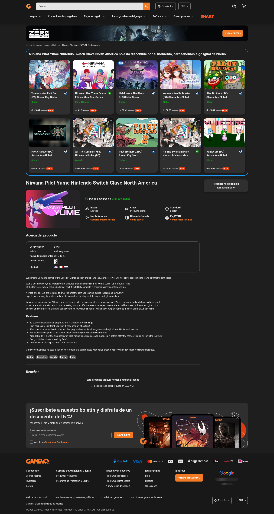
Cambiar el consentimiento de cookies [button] (44, 503)
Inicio (28, 45)
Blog (147, 476)
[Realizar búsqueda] (146, 6)
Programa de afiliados (117, 476)
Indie (72, 357)
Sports (53, 357)
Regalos (149, 481)
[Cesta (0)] (244, 6)
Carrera (29, 486)
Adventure (42, 357)
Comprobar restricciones (102, 219)
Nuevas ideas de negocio (118, 486)
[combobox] (89, 6)
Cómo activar (137, 219)
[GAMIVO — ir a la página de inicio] (28, 6)
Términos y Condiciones (57, 442)
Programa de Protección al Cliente (72, 481)
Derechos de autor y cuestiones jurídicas (74, 497)
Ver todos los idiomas (181, 219)
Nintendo (56, 45)
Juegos (47, 45)
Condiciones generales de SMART (147, 497)
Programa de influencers (118, 481)
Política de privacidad (36, 497)
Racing (63, 357)
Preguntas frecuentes (66, 476)
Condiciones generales (112, 497)
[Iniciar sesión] (234, 6)
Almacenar (37, 45)
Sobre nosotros (33, 476)
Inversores (31, 481)
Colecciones (151, 486)
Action (30, 357)
